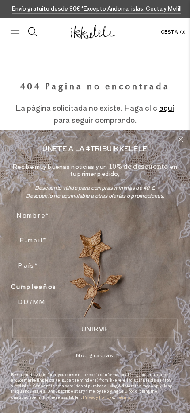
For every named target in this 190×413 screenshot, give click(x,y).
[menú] (15, 32)
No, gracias (95, 354)
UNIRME (95, 328)
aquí (166, 107)
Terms (123, 397)
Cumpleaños (34, 286)
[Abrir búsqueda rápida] (33, 32)
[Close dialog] (181, 139)
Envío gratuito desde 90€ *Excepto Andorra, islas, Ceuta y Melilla (98, 8)
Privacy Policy (97, 397)
